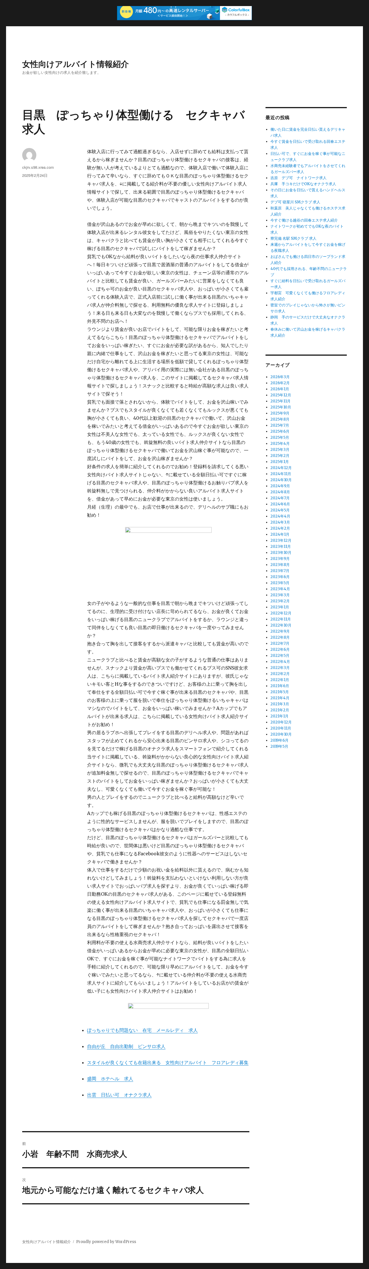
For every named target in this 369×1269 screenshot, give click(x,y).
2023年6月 (280, 576)
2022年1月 (279, 679)
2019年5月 (279, 746)
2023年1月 (279, 607)
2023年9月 (280, 558)
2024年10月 (281, 479)
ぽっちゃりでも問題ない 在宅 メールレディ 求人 (142, 1030)
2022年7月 (279, 643)
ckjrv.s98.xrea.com (38, 167)
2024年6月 (280, 504)
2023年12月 (280, 540)
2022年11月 (280, 619)
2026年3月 (280, 376)
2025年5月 (279, 437)
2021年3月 (279, 704)
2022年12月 (280, 613)
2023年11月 (280, 546)
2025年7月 (279, 425)
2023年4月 (280, 588)
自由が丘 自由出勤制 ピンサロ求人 (126, 1046)
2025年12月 (280, 395)
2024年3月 (280, 522)
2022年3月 (280, 667)
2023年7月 (279, 570)
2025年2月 (279, 455)
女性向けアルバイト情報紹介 (75, 64)
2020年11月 (280, 728)
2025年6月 (279, 431)
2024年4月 (280, 516)
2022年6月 (280, 649)
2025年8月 (279, 419)
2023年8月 (280, 564)
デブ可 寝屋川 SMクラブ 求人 (295, 202)
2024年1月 (279, 534)
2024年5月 (280, 510)
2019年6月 (279, 740)
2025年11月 (280, 401)
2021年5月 (279, 691)
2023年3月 (280, 595)
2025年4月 (280, 443)
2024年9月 (280, 485)
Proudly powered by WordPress (106, 1241)
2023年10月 (280, 552)
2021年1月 (279, 716)
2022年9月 (280, 631)
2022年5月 (279, 655)
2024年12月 (281, 467)
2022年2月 (280, 673)
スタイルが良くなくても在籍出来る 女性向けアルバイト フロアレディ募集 (167, 1062)
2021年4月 (279, 698)
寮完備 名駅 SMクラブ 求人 (293, 238)
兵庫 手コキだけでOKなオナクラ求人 (303, 183)
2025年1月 (279, 461)
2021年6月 (279, 685)
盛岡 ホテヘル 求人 (110, 1078)
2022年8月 (280, 637)
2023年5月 (279, 582)
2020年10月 (281, 734)
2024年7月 (280, 498)
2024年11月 (280, 473)
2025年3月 (279, 449)
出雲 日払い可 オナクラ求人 (119, 1095)
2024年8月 (280, 492)
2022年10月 (280, 625)
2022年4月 (280, 661)
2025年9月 (279, 413)
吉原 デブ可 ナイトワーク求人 (298, 177)
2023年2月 (280, 601)
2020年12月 (281, 722)
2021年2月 (279, 710)
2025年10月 (280, 407)
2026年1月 (279, 389)
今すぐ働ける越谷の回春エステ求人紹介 (304, 220)
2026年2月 (280, 382)
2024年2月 (280, 528)
